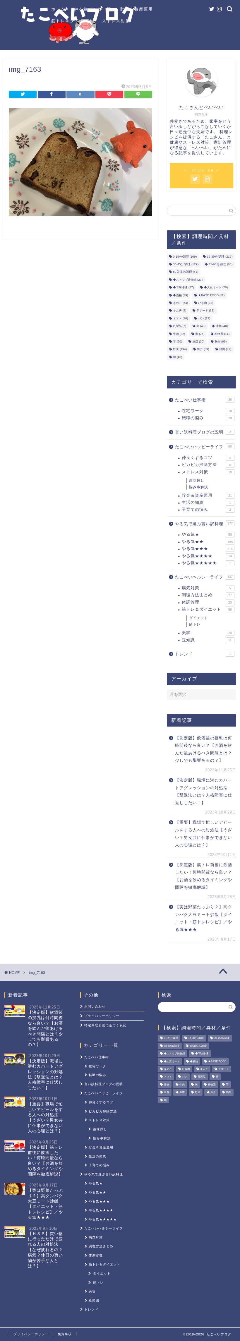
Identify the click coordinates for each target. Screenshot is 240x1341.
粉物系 (222, 333)
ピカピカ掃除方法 (206, 465)
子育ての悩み (206, 509)
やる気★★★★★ (206, 563)
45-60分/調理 (220, 264)
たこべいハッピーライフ (203, 447)
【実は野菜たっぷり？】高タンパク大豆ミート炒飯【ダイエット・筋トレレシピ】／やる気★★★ (203, 918)
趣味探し (196, 480)
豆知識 (207, 640)
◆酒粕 (180, 295)
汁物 (222, 326)
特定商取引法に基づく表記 (105, 1025)
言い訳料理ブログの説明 (203, 432)
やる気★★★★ (207, 556)
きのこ (180, 302)
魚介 (203, 349)
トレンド (203, 654)
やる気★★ (207, 542)
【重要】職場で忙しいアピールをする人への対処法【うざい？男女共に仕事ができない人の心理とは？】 (203, 833)
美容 (207, 633)
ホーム (58, 9)
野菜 (180, 349)
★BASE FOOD (211, 295)
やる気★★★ (207, 549)
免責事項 (65, 1334)
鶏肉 (225, 349)
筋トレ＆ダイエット (72, 20)
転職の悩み (207, 418)
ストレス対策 (116, 20)
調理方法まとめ (207, 595)
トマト (180, 318)
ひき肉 (205, 302)
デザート (205, 310)
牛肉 (179, 333)
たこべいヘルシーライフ (204, 577)
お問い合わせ (94, 1006)
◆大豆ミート (216, 287)
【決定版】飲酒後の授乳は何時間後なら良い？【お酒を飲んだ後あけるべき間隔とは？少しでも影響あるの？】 (203, 749)
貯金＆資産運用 (136, 9)
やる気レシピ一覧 (93, 9)
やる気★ (207, 534)
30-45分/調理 (185, 264)
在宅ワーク (207, 411)
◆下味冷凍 (183, 287)
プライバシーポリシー (101, 1016)
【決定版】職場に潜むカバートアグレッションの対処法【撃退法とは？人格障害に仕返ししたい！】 (203, 791)
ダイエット (198, 618)
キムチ (179, 310)
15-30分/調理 (219, 256)
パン (204, 318)
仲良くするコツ (207, 457)
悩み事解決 (198, 487)
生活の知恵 (206, 502)
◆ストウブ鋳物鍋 (188, 279)
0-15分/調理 (185, 256)
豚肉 (221, 341)
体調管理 (207, 602)
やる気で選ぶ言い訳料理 (204, 524)
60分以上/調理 (185, 272)
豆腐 (198, 341)
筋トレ (194, 624)
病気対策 (206, 588)
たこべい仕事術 (203, 400)
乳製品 (179, 326)
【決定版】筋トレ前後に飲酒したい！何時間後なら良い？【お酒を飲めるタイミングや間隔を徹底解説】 (203, 876)
